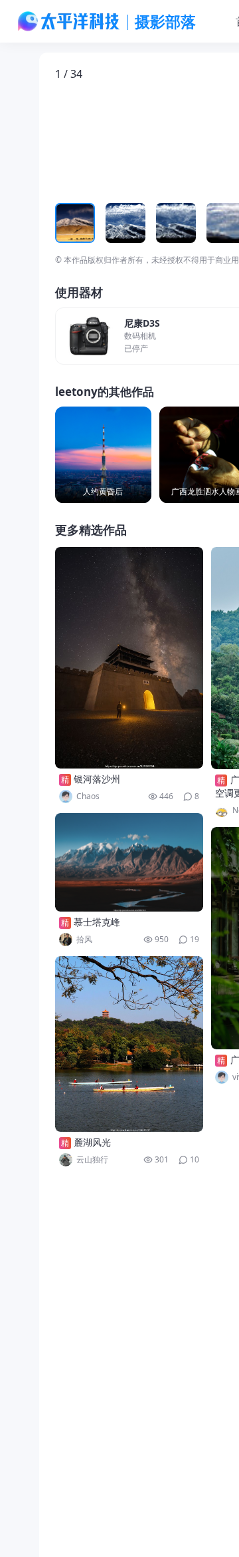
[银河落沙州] (129, 658)
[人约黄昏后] (103, 455)
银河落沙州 (97, 779)
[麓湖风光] (129, 1044)
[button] (117, 142)
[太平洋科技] (69, 21)
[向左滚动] (67, 223)
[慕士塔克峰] (129, 862)
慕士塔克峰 (97, 922)
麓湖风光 (92, 1142)
